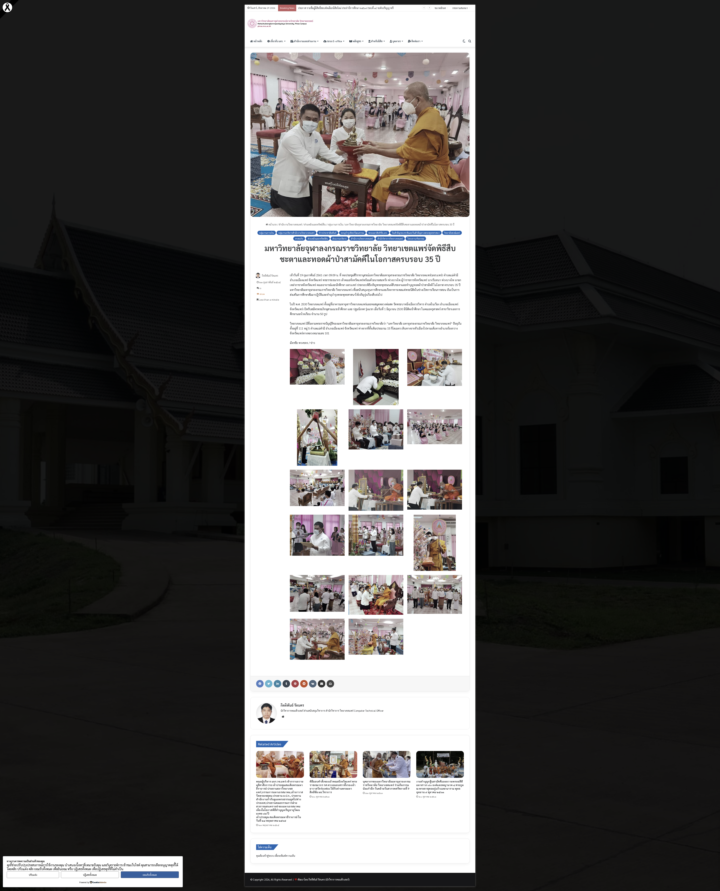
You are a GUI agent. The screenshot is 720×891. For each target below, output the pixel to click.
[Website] (283, 716)
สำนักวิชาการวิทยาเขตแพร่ (390, 238)
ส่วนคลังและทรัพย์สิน (315, 224)
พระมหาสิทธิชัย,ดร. (377, 232)
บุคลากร (396, 41)
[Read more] (7, 11)
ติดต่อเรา (415, 41)
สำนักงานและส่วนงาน (304, 41)
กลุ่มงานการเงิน (335, 224)
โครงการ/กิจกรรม (415, 238)
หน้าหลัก (257, 41)
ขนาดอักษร (440, 8)
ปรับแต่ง (33, 874)
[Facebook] (260, 683)
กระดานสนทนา (460, 8)
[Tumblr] (286, 683)
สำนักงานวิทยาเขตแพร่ (290, 224)
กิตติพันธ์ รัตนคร (270, 275)
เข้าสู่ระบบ (268, 855)
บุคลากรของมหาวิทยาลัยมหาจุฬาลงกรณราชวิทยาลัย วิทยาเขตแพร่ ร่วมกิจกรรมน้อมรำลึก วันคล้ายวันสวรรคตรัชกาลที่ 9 (386, 785)
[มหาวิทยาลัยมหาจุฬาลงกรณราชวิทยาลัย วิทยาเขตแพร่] (281, 23)
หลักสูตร (356, 41)
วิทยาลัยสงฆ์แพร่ (452, 232)
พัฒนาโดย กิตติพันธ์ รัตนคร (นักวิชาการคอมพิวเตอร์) (324, 879)
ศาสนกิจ (299, 238)
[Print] (330, 683)
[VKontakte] (312, 683)
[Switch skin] (464, 41)
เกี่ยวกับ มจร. (276, 41)
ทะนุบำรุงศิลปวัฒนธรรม (352, 232)
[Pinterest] (295, 683)
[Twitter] (268, 683)
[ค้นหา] (469, 41)
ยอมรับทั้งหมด (150, 874)
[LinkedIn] (277, 683)
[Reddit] (304, 683)
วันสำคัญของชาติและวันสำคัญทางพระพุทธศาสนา (416, 232)
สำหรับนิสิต (376, 41)
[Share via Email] (321, 683)
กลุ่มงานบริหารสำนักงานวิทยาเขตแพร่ (296, 232)
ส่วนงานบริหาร (339, 238)
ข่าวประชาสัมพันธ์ (327, 232)
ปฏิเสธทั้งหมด (90, 874)
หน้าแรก (272, 224)
